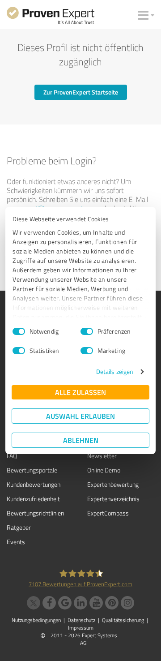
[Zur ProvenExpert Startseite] (50, 17)
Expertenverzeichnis (113, 498)
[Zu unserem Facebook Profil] (49, 602)
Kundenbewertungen (33, 484)
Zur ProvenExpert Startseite (80, 92)
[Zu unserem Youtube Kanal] (96, 602)
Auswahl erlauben (80, 416)
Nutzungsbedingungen (36, 620)
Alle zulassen (80, 392)
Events (16, 541)
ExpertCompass (108, 513)
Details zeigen (114, 371)
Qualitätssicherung (123, 620)
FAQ (12, 455)
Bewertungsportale (32, 470)
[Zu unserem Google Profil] (65, 602)
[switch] (86, 331)
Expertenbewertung (113, 484)
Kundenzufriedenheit (33, 498)
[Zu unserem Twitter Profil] (33, 602)
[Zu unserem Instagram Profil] (127, 602)
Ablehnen (80, 440)
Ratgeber (19, 527)
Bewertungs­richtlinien (35, 513)
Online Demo (103, 470)
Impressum (80, 627)
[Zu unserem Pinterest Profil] (112, 602)
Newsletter (102, 455)
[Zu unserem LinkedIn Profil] (80, 602)
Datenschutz (81, 620)
